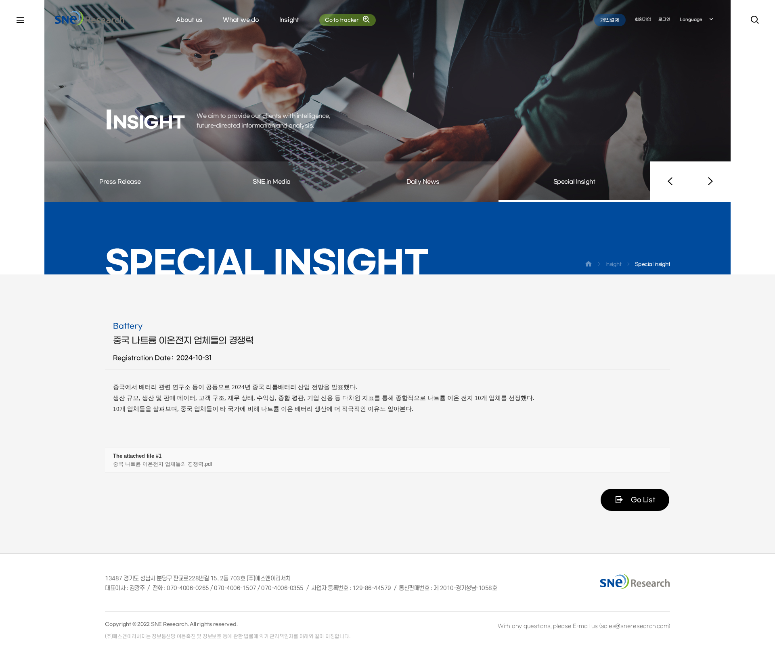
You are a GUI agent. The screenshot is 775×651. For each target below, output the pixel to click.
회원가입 (643, 19)
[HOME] (588, 265)
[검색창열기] (754, 20)
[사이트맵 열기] (20, 20)
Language (691, 19)
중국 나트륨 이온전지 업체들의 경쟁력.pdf (162, 464)
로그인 (664, 19)
